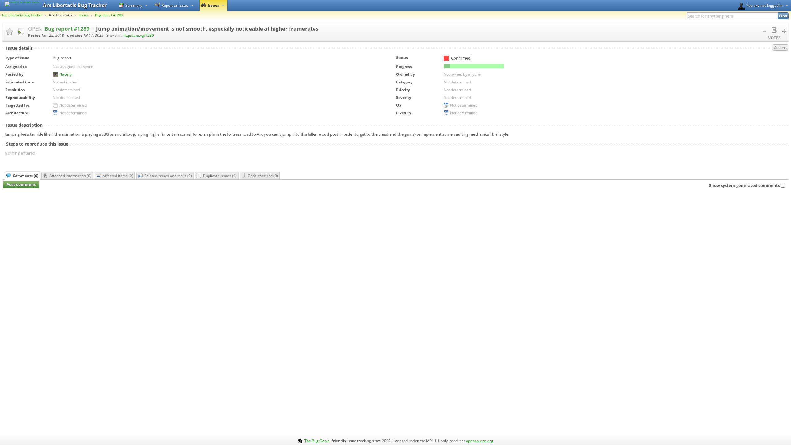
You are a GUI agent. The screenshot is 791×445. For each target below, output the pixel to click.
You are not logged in (764, 5)
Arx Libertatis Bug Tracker (22, 15)
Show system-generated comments (744, 185)
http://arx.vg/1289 (138, 35)
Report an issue (175, 5)
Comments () (25, 175)
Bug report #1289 (109, 15)
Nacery (65, 74)
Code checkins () (263, 175)
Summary (133, 5)
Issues (213, 5)
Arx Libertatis (60, 15)
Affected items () (118, 175)
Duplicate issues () (220, 175)
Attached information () (70, 175)
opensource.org (479, 440)
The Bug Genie (317, 440)
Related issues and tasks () (168, 175)
